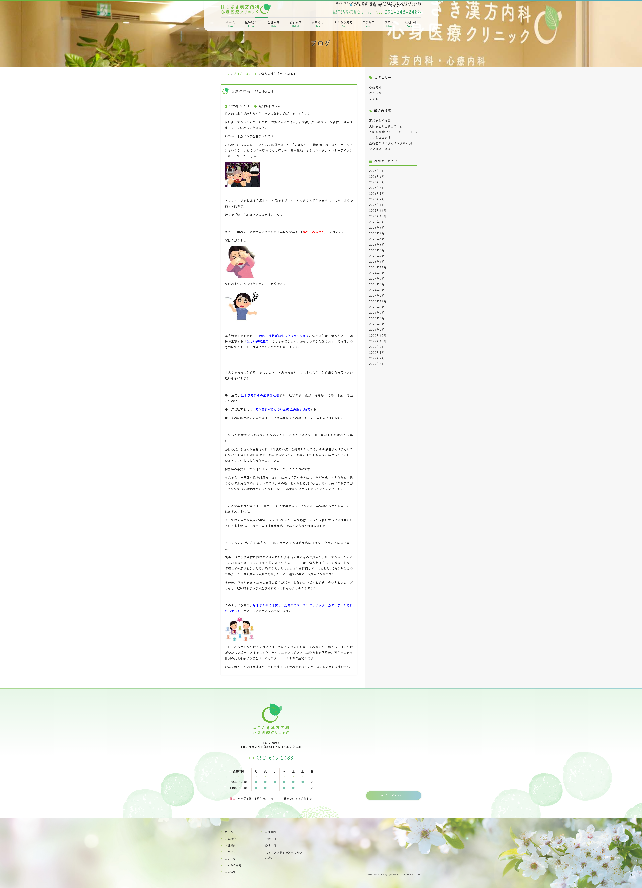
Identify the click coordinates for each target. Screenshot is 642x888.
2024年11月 (378, 267)
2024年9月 (377, 273)
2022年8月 (377, 352)
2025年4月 (377, 250)
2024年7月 (377, 278)
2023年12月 (378, 301)
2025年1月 (377, 261)
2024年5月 (377, 290)
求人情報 (410, 24)
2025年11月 (378, 210)
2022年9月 (377, 346)
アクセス (368, 24)
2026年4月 (377, 187)
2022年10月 (378, 341)
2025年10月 (378, 216)
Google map (394, 795)
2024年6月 (377, 284)
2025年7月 (377, 233)
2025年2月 (377, 256)
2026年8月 (377, 170)
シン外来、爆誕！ (381, 149)
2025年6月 (377, 239)
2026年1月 (377, 204)
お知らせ (318, 24)
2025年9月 (377, 221)
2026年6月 (377, 176)
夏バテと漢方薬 (380, 120)
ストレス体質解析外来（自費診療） (283, 855)
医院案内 (273, 24)
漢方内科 (264, 106)
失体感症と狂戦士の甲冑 (386, 126)
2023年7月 (377, 312)
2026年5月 (377, 182)
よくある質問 (343, 24)
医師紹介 (251, 24)
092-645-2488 (271, 758)
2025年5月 (377, 244)
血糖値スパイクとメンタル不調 (390, 143)
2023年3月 (377, 324)
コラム (276, 106)
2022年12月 (378, 335)
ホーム (230, 24)
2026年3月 (377, 193)
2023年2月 (377, 329)
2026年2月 (377, 199)
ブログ (389, 24)
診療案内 (296, 24)
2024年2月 (377, 295)
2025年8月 (377, 227)
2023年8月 (377, 307)
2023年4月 (377, 318)
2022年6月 (377, 363)
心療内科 (375, 87)
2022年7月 (377, 358)
